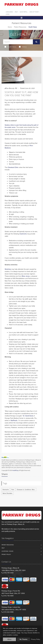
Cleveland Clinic (13, 167)
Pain (12, 489)
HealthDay (15, 470)
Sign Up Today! (34, 12)
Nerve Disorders (7, 493)
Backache (6, 489)
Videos (24, 47)
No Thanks (23, 639)
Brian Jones (26, 276)
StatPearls (14, 420)
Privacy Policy (6, 554)
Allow (9, 639)
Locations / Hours (7, 551)
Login (7, 14)
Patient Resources (20, 27)
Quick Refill (24, 12)
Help (16, 12)
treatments (23, 234)
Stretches (8, 269)
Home (10, 27)
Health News (11, 47)
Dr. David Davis (28, 416)
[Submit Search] (36, 41)
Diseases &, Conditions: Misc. (26, 489)
